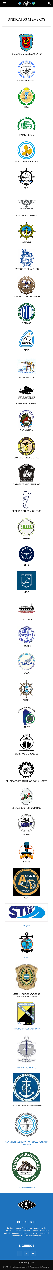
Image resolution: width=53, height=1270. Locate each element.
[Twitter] (26, 1253)
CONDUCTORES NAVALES (26, 296)
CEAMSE (26, 323)
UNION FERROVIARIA (26, 1187)
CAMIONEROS (26, 134)
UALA (26, 672)
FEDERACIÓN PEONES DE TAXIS (26, 1029)
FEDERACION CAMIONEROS (26, 511)
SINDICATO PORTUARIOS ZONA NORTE (26, 781)
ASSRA (26, 898)
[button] (4, 3)
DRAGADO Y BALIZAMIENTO (26, 53)
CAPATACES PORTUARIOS (26, 484)
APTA (26, 349)
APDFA (26, 862)
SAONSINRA (26, 430)
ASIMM (26, 834)
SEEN (26, 188)
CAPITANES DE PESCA (26, 403)
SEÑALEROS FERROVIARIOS (26, 807)
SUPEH (26, 700)
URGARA (26, 646)
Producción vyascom (26, 1263)
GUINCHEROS (26, 377)
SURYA (26, 727)
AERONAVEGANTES (26, 215)
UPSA (26, 592)
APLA (26, 565)
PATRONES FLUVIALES (27, 269)
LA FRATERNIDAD (26, 80)
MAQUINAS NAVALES (26, 161)
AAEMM (26, 242)
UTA (26, 107)
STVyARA (26, 926)
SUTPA (26, 538)
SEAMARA (26, 619)
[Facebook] (19, 1253)
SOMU (26, 957)
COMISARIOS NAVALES (26, 1068)
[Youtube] (33, 1253)
